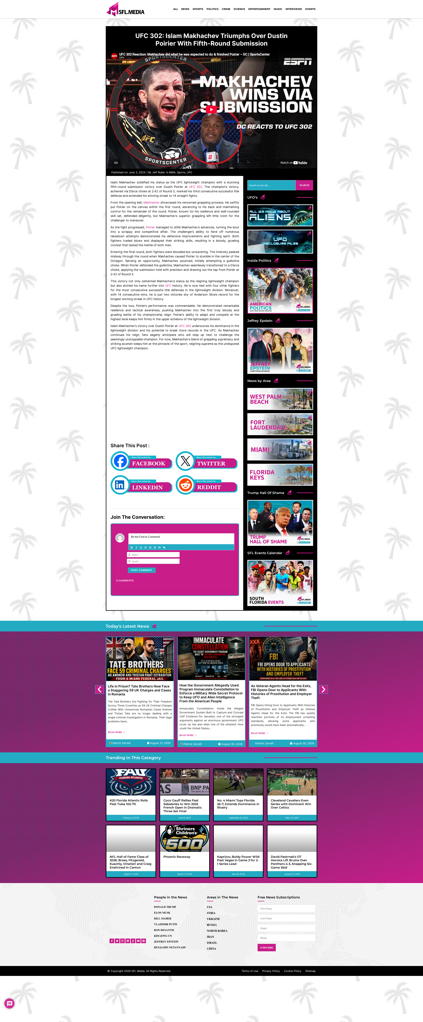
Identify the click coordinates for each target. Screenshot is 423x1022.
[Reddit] (143, 941)
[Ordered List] (150, 547)
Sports (198, 9)
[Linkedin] (127, 941)
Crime (226, 9)
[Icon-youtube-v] (138, 941)
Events (310, 9)
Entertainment (259, 9)
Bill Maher (162, 918)
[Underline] (141, 547)
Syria (211, 913)
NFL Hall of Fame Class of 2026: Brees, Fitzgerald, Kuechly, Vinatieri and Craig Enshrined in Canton (130, 862)
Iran (210, 937)
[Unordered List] (155, 547)
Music (278, 9)
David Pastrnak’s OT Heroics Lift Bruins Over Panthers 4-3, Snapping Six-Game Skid (291, 862)
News (185, 9)
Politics (213, 9)
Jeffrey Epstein (166, 941)
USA (209, 907)
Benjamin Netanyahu (170, 947)
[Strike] (145, 547)
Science (239, 9)
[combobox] (271, 185)
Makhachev (151, 202)
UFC (189, 172)
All (175, 9)
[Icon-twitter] (117, 941)
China (211, 948)
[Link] (164, 547)
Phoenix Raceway (176, 857)
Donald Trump (165, 907)
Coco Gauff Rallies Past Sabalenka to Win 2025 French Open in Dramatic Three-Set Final (182, 806)
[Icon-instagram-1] (122, 941)
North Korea (217, 931)
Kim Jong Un (163, 936)
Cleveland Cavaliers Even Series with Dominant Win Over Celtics (291, 804)
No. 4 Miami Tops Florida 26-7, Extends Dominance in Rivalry (238, 804)
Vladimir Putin (165, 924)
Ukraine (213, 919)
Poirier (150, 227)
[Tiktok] (133, 941)
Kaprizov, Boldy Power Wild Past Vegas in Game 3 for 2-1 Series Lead (238, 860)
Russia (212, 925)
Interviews (294, 9)
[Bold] (131, 547)
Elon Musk (162, 912)
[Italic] (136, 547)
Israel (212, 943)
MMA (172, 172)
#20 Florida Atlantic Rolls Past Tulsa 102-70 (129, 802)
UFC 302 (195, 187)
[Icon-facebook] (112, 941)
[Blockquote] (159, 547)
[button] (99, 689)
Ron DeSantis (164, 930)
